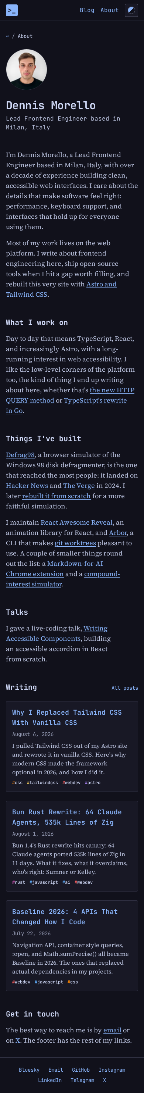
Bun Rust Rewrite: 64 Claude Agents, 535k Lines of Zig (67, 817)
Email (55, 1070)
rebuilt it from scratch (56, 495)
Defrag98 (20, 454)
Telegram (82, 1080)
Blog (87, 10)
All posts (125, 688)
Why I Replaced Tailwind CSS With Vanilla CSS (67, 717)
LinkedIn (50, 1080)
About (109, 10)
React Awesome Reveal (77, 522)
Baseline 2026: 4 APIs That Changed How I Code (65, 916)
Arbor (118, 532)
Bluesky (29, 1070)
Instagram (112, 1070)
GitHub (81, 1070)
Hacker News (27, 485)
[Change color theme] (131, 10)
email (112, 1030)
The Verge (79, 485)
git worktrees (75, 542)
